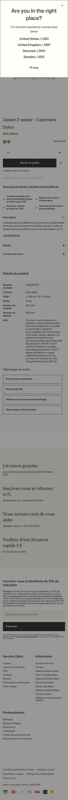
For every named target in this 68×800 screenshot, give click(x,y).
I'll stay (34, 67)
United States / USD (34, 39)
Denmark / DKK (34, 51)
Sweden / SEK (34, 57)
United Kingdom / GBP (34, 45)
